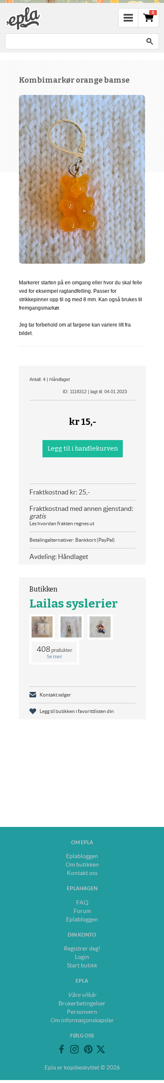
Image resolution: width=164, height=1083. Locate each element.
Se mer (54, 656)
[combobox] (72, 41)
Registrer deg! (82, 948)
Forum (82, 910)
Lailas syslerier (73, 603)
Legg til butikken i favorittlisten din (77, 711)
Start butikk (82, 965)
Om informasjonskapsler (82, 1020)
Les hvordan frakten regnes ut (61, 523)
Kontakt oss (82, 873)
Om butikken (82, 864)
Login (82, 956)
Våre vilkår (82, 994)
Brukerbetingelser (82, 1003)
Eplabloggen (82, 856)
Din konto (82, 934)
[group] (82, 179)
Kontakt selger (55, 694)
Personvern (82, 1011)
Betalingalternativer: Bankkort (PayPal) (72, 540)
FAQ (82, 902)
